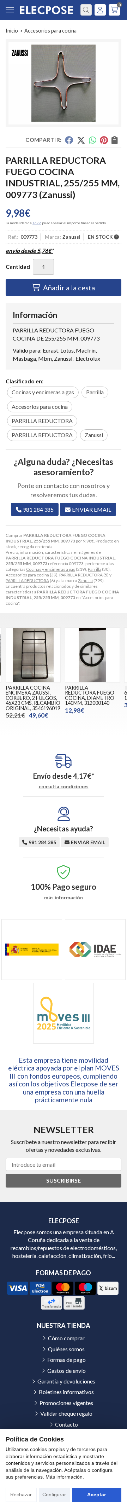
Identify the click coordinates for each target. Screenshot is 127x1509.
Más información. (65, 1477)
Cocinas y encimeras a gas (50, 569)
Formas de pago (66, 1359)
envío (36, 223)
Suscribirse (63, 1180)
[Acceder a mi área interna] (100, 10)
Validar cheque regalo (66, 1413)
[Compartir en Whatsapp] (92, 140)
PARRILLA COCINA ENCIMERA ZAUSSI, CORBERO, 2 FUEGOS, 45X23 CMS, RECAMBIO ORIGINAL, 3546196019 (33, 698)
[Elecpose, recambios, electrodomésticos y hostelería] (46, 10)
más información (63, 897)
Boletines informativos (66, 1391)
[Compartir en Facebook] (69, 140)
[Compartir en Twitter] (81, 140)
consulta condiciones (64, 786)
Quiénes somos (66, 1349)
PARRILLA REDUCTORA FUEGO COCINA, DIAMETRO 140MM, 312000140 (89, 695)
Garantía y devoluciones (66, 1381)
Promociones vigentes (66, 1402)
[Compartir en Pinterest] (104, 140)
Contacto (66, 1424)
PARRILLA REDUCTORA (81, 575)
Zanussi (85, 580)
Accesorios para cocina (27, 575)
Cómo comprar (66, 1338)
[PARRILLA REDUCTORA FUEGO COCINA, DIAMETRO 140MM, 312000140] (92, 655)
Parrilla (94, 569)
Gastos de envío (66, 1370)
